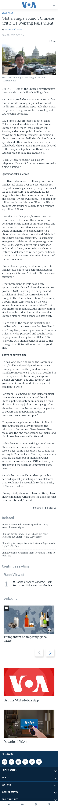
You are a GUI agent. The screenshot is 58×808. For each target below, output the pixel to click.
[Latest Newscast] (8, 804)
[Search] (49, 804)
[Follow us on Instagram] (25, 762)
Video (8, 599)
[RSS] (32, 762)
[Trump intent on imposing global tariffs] (29, 620)
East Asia (7, 13)
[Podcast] (39, 762)
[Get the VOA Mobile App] (29, 682)
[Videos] (22, 804)
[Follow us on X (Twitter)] (11, 762)
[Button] (52, 41)
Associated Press (13, 29)
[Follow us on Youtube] (18, 762)
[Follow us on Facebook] (4, 762)
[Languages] (35, 804)
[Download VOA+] (29, 724)
